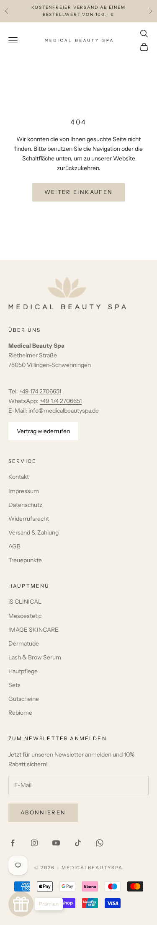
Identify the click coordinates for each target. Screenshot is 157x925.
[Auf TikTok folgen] (78, 843)
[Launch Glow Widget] (20, 904)
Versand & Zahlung (33, 532)
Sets (14, 685)
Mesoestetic (24, 616)
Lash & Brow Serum (34, 657)
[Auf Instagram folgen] (34, 843)
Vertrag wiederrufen (43, 431)
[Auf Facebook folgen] (12, 843)
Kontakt (18, 477)
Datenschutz (25, 505)
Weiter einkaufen (78, 192)
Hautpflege (23, 671)
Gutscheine (23, 699)
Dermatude (23, 643)
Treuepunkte (25, 560)
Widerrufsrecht (28, 518)
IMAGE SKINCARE (33, 629)
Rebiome (20, 712)
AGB (14, 546)
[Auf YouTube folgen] (56, 843)
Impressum (23, 491)
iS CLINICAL (24, 601)
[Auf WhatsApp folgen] (99, 843)
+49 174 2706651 (40, 391)
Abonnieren (43, 812)
